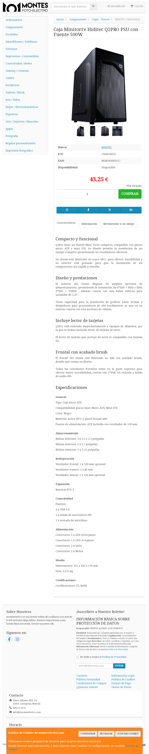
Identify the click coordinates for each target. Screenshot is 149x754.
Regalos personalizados (20, 143)
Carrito (138, 6)
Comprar (129, 194)
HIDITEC (107, 147)
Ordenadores (14, 20)
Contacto (81, 675)
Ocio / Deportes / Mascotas (22, 121)
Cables (10, 78)
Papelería (12, 114)
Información (89, 223)
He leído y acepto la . (103, 657)
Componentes (14, 27)
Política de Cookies (123, 679)
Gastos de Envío (121, 687)
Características (66, 222)
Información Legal (122, 675)
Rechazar (106, 733)
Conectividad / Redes (19, 63)
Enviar (119, 665)
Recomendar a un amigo (118, 223)
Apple (9, 128)
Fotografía (12, 136)
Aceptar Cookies (128, 733)
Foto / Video (13, 99)
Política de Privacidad (118, 649)
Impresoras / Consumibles (22, 56)
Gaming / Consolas (17, 70)
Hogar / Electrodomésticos (22, 107)
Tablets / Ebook (15, 92)
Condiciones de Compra (91, 683)
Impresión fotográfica (19, 150)
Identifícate (117, 6)
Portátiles (12, 34)
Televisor (11, 49)
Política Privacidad (88, 679)
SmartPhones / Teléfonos (21, 41)
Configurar (87, 733)
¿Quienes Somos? (87, 687)
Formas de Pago (121, 683)
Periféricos (12, 85)
